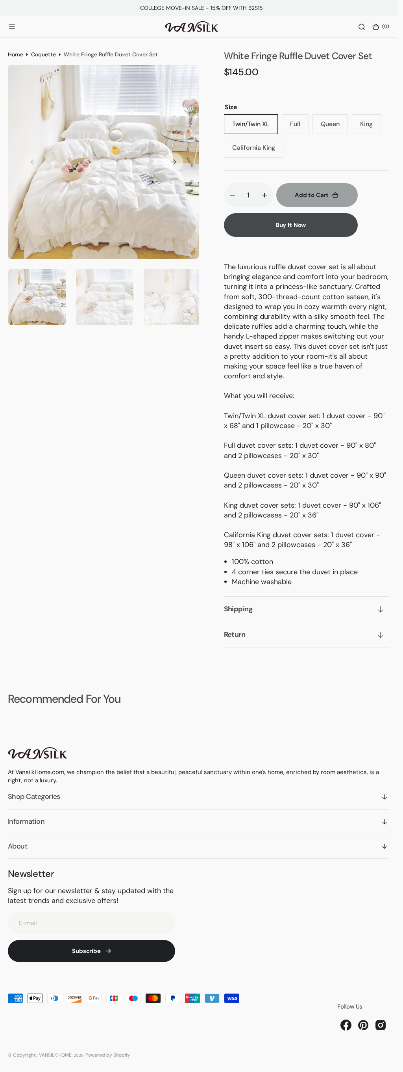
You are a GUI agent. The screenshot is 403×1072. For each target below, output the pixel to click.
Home (15, 54)
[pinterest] (363, 1025)
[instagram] (380, 1025)
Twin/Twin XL (255, 127)
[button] (12, 27)
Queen (334, 127)
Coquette (43, 54)
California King (257, 150)
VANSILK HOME (55, 1055)
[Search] (362, 27)
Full (299, 127)
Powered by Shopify (107, 1055)
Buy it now (290, 225)
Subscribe (86, 951)
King (370, 127)
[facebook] (346, 1025)
